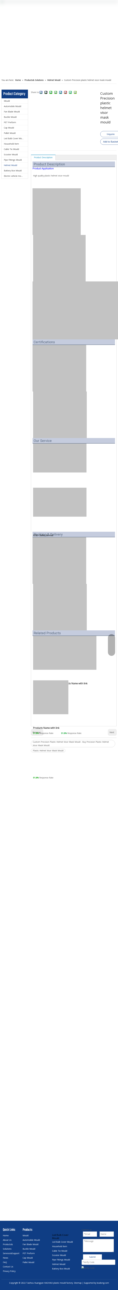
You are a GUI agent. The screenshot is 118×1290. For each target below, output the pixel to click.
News (5, 1257)
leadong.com (103, 1282)
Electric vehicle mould (14, 176)
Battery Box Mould (13, 170)
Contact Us (8, 1266)
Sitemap (78, 1282)
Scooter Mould (11, 154)
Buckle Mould (10, 117)
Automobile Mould (12, 106)
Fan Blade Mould (12, 111)
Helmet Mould (10, 165)
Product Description (43, 157)
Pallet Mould (10, 133)
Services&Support (11, 1253)
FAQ (5, 1262)
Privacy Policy (9, 1271)
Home (6, 1235)
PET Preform (10, 122)
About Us (7, 1240)
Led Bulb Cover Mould (14, 138)
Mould (7, 101)
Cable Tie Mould (11, 149)
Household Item (11, 143)
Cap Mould (9, 127)
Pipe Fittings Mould (13, 159)
